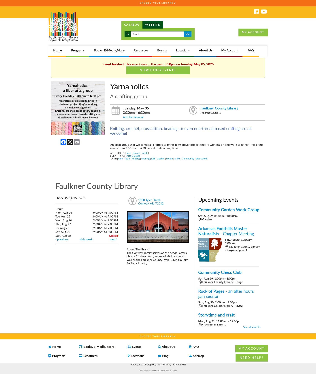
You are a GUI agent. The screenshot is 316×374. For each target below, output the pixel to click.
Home (57, 50)
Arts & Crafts (133, 156)
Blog (164, 356)
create (169, 159)
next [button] (113, 239)
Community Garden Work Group (228, 210)
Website (152, 25)
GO (187, 34)
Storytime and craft (216, 315)
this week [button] (86, 239)
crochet (161, 159)
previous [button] (62, 239)
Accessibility (164, 365)
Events (162, 50)
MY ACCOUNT (253, 32)
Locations (183, 50)
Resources (141, 50)
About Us (205, 50)
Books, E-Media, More (98, 346)
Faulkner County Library (219, 108)
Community (188, 159)
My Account (229, 50)
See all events (252, 327)
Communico (179, 365)
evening (145, 159)
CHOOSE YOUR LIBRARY (157, 3)
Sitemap (198, 356)
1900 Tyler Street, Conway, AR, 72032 (150, 202)
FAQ (250, 50)
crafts (177, 159)
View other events (158, 70)
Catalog (132, 25)
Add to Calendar (133, 117)
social (127, 159)
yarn (120, 159)
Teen (128, 153)
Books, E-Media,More (109, 50)
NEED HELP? (252, 357)
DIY (153, 159)
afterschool (201, 159)
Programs (78, 50)
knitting (136, 159)
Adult (145, 153)
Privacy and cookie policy (143, 365)
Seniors (136, 153)
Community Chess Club (220, 272)
